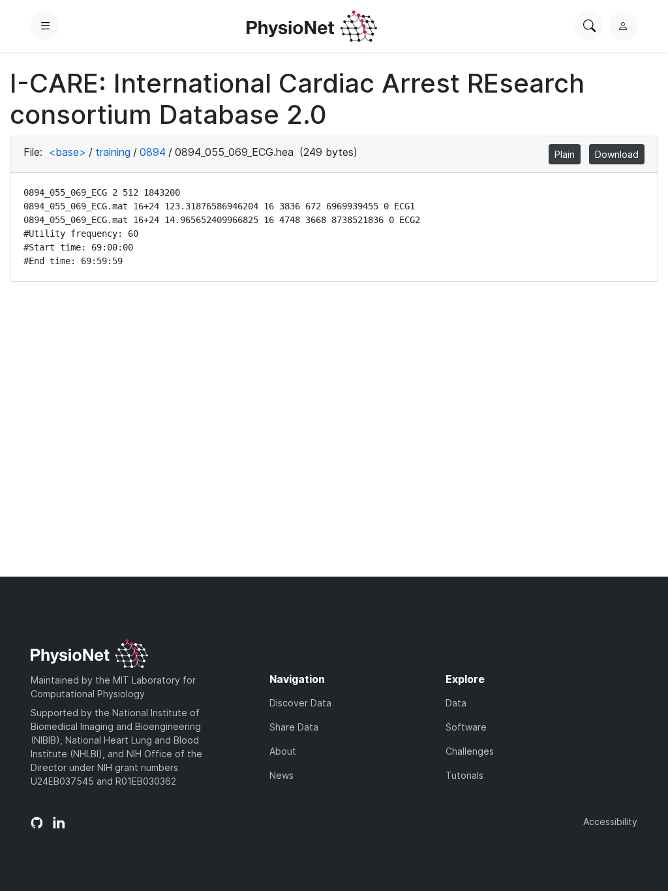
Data (456, 702)
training (112, 152)
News (281, 775)
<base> (67, 152)
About (282, 751)
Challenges (470, 751)
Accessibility (610, 821)
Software (466, 726)
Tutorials (464, 775)
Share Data (293, 726)
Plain (564, 154)
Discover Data (300, 702)
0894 (153, 152)
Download (617, 154)
